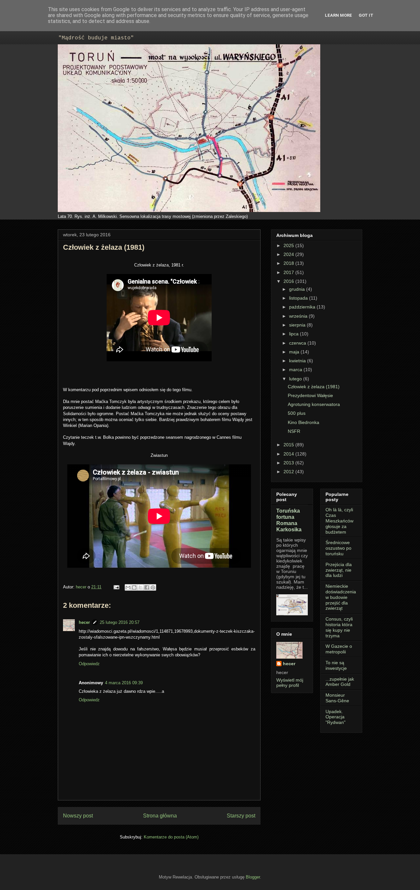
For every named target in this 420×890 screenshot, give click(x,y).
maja (295, 351)
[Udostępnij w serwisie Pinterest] (153, 587)
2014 (289, 453)
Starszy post (241, 815)
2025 (289, 245)
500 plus (296, 413)
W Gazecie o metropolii (339, 649)
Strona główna (160, 815)
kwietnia (298, 360)
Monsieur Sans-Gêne (337, 697)
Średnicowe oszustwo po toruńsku (338, 548)
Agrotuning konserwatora (314, 404)
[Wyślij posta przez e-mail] (116, 586)
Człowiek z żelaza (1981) (314, 386)
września (299, 316)
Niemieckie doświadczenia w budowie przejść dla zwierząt (341, 597)
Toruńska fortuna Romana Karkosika (289, 520)
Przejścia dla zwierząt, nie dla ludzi (339, 570)
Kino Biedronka (303, 422)
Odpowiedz (89, 663)
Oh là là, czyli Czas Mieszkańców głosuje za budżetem (339, 520)
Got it (366, 15)
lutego (296, 378)
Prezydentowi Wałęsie (310, 395)
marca (296, 369)
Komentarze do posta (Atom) (171, 837)
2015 (289, 444)
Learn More (338, 15)
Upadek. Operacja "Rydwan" (336, 717)
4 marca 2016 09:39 (124, 682)
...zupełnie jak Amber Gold (340, 681)
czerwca (298, 343)
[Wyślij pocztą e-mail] (128, 587)
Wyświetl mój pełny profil (289, 682)
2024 (289, 254)
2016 (289, 281)
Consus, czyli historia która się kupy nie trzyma (339, 627)
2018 (289, 263)
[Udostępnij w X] (140, 587)
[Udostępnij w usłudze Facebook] (146, 587)
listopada (299, 298)
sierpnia (298, 325)
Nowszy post (78, 815)
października (303, 306)
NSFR (294, 431)
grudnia (297, 289)
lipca (294, 333)
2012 (289, 471)
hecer (82, 586)
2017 (289, 272)
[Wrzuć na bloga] (134, 587)
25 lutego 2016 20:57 (119, 622)
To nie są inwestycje (336, 665)
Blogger (253, 877)
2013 (289, 462)
